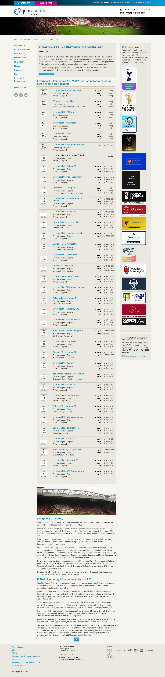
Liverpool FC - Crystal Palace (66, 320)
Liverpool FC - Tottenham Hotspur (69, 144)
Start (15, 39)
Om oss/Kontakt (18, 647)
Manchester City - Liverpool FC (67, 449)
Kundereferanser (18, 665)
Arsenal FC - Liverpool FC (64, 352)
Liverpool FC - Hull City (63, 363)
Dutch (134, 2)
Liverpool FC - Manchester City (67, 177)
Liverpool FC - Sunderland (65, 255)
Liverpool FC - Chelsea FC (65, 438)
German (148, 2)
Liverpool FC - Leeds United (66, 276)
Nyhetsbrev (16, 659)
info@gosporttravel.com (133, 12)
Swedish (96, 2)
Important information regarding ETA (26, 662)
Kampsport (19, 69)
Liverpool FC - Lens (62, 134)
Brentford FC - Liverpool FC (65, 188)
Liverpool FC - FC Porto (63, 112)
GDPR (14, 653)
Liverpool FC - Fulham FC (64, 166)
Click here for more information (133, 356)
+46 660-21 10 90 (130, 9)
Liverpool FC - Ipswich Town (66, 395)
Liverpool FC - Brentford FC (65, 460)
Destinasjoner (20, 87)
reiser (24, 3)
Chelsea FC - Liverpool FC (65, 265)
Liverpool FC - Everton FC (65, 341)
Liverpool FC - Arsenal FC (64, 211)
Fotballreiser (25, 39)
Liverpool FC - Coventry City (66, 309)
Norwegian (104, 2)
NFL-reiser (19, 61)
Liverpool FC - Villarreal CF (65, 123)
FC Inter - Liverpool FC (63, 101)
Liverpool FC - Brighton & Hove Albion (67, 199)
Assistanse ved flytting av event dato (26, 656)
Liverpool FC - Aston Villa (64, 384)
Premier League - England (43, 39)
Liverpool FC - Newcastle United (68, 417)
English (120, 2)
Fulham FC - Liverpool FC (64, 406)
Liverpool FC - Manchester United (68, 233)
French (141, 2)
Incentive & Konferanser (19, 79)
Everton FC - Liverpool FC (65, 244)
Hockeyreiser (20, 57)
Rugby (17, 65)
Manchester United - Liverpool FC (68, 330)
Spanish (127, 2)
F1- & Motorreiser (22, 49)
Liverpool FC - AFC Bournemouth (68, 471)
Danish (113, 2)
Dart (16, 74)
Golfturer (18, 53)
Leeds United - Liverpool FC (66, 428)
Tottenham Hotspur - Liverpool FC (69, 374)
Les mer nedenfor (47, 74)
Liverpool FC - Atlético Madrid (67, 90)
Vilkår (14, 650)
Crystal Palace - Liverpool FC (66, 222)
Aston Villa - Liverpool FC (64, 298)
